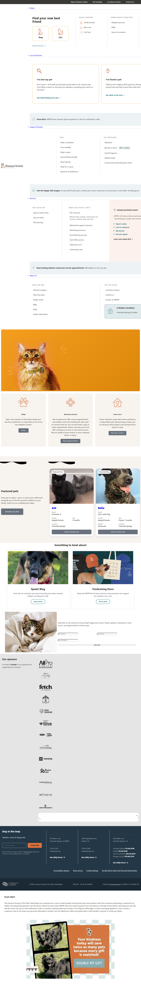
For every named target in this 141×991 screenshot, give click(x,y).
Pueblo (120, 851)
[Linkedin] (19, 871)
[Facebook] (5, 871)
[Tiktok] (34, 871)
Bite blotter (120, 231)
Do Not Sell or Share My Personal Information (119, 871)
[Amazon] (27, 871)
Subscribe (34, 845)
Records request (122, 234)
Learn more (38, 601)
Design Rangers (115, 884)
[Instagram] (12, 871)
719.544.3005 (86, 849)
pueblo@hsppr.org (88, 851)
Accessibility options (61, 871)
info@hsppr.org (55, 851)
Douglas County (123, 857)
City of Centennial (124, 854)
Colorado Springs (123, 849)
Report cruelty (121, 224)
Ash (54, 508)
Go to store (103, 601)
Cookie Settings (92, 871)
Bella (101, 508)
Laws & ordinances (122, 227)
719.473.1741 (54, 849)
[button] (76, 8)
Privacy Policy (28, 852)
